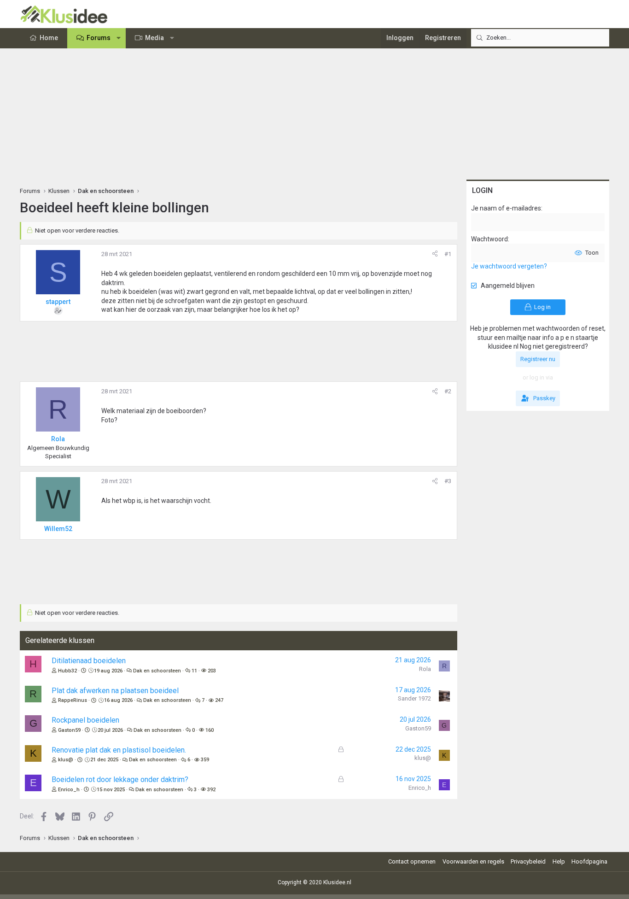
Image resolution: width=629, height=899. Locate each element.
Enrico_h (69, 790)
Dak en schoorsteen (157, 671)
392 (211, 790)
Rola (425, 668)
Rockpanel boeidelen (85, 720)
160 (209, 730)
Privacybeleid (528, 861)
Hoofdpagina (589, 861)
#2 (447, 391)
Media (154, 37)
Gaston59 (69, 730)
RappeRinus (72, 700)
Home (49, 37)
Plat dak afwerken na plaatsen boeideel (115, 690)
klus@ (65, 760)
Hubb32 (67, 671)
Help (559, 861)
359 (205, 760)
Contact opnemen (412, 861)
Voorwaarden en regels (473, 861)
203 (212, 671)
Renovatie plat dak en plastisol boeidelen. (119, 750)
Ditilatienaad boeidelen (89, 660)
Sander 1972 (414, 698)
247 (219, 700)
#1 (447, 254)
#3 (447, 481)
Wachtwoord (489, 239)
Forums (99, 37)
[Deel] (435, 254)
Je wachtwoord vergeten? (509, 266)
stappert (58, 301)
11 (194, 671)
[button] (119, 38)
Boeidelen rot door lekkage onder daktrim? (120, 779)
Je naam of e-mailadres (506, 208)
